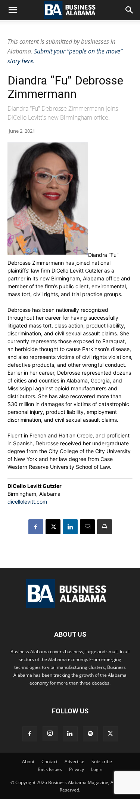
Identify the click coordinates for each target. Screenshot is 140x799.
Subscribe (101, 761)
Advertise (74, 761)
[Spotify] (90, 733)
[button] (13, 10)
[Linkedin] (70, 526)
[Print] (104, 526)
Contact (49, 761)
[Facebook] (35, 526)
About (28, 761)
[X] (53, 526)
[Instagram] (50, 733)
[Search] (129, 10)
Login (96, 769)
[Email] (87, 526)
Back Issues (50, 769)
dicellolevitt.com (27, 501)
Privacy (76, 769)
